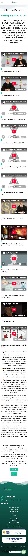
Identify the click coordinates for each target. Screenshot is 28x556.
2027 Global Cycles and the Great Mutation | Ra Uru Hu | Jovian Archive (12, 245)
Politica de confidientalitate (14, 525)
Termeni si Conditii (14, 522)
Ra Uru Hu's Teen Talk (7, 321)
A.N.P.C (14, 520)
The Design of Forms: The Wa (10, 95)
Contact (14, 474)
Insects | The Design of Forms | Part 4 (13, 119)
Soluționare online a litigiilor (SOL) (14, 527)
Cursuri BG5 (14, 469)
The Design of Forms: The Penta (11, 71)
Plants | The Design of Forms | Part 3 (12, 143)
